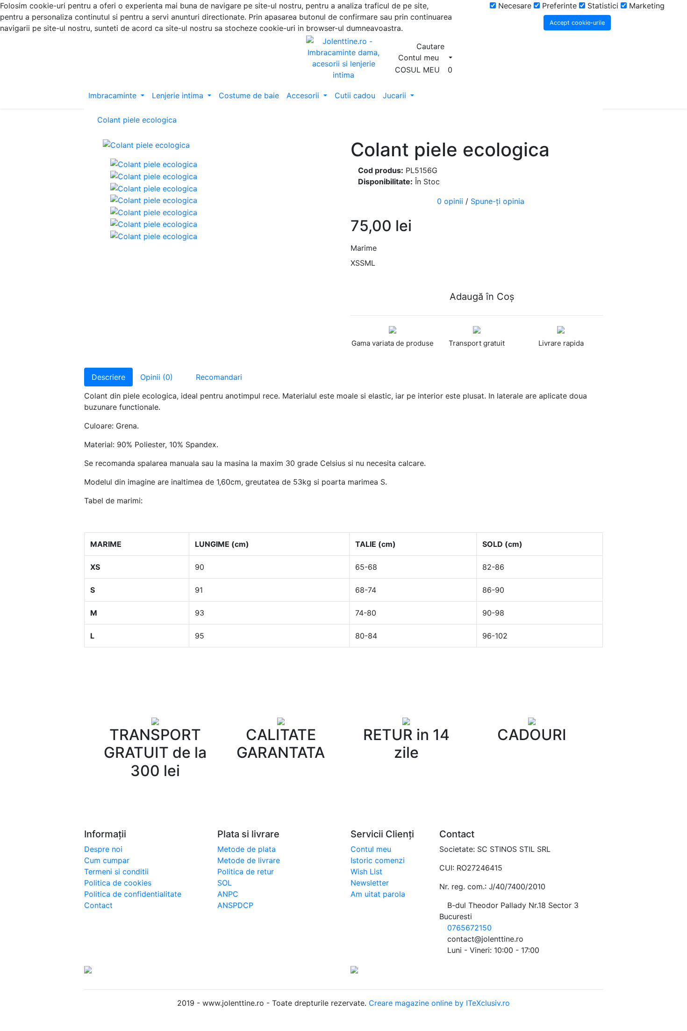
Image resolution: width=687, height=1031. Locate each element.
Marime (364, 248)
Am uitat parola (378, 894)
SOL (224, 882)
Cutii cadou (355, 95)
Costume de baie (249, 95)
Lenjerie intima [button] (179, 95)
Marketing (646, 5)
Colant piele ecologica (137, 119)
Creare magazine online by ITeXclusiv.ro (438, 1003)
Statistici (601, 5)
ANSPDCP (235, 905)
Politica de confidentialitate (132, 894)
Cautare (431, 46)
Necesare (513, 5)
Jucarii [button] (395, 95)
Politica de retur (245, 871)
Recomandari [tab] (217, 377)
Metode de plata (246, 849)
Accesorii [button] (304, 95)
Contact (98, 905)
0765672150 (469, 927)
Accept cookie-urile (577, 22)
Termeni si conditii (116, 871)
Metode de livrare (248, 860)
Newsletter (370, 882)
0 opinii (450, 201)
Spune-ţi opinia (497, 201)
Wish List (366, 871)
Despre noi (103, 849)
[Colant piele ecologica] (219, 144)
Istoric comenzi (378, 860)
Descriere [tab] (108, 377)
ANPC (227, 894)
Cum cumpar (106, 860)
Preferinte (558, 5)
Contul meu (371, 849)
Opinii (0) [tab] (156, 377)
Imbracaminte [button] (113, 95)
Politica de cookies (117, 882)
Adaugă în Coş (480, 296)
